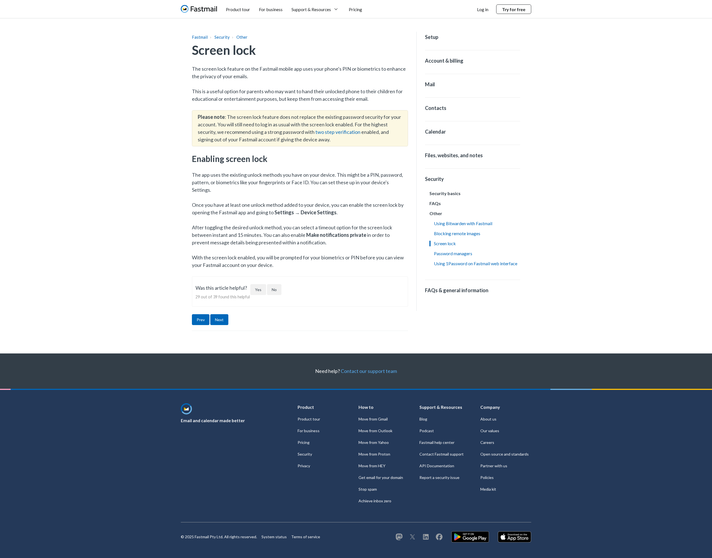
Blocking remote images (457, 233)
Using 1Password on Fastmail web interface (475, 263)
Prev (201, 319)
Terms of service (305, 536)
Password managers (453, 253)
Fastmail (200, 37)
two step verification (337, 132)
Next (219, 319)
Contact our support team (369, 371)
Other (242, 37)
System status (274, 536)
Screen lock (445, 243)
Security (222, 37)
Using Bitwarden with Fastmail (463, 223)
